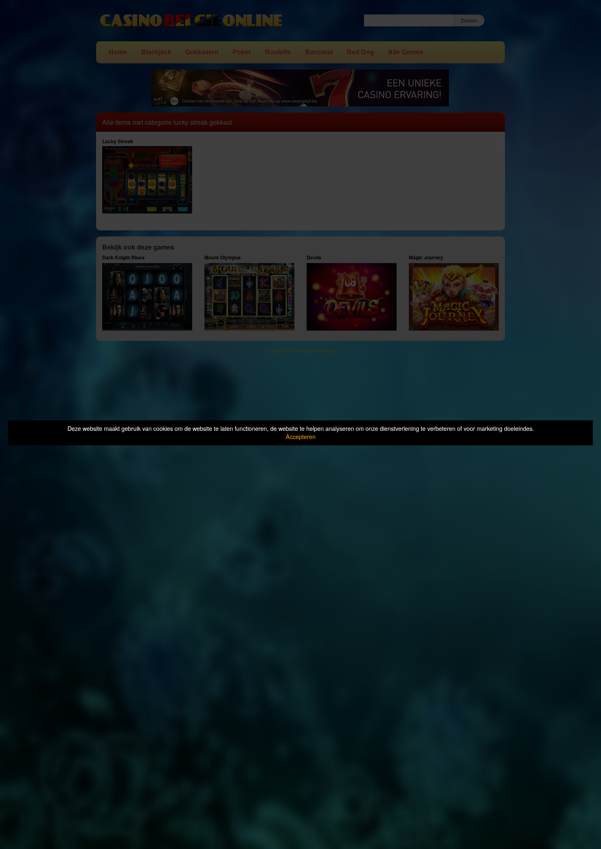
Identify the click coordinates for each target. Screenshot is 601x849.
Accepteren (301, 436)
